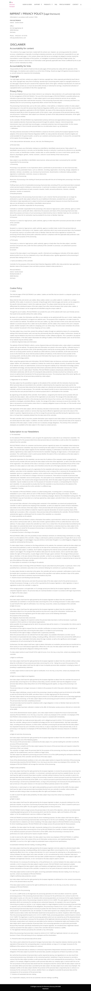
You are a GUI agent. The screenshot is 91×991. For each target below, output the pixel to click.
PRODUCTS (47, 4)
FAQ (56, 4)
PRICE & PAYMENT (64, 4)
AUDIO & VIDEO (27, 4)
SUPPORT (37, 4)
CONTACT (75, 4)
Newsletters (33, 431)
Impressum (45, 988)
